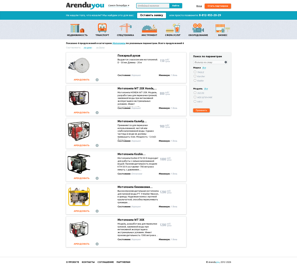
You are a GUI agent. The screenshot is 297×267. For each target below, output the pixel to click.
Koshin (200, 80)
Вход (199, 6)
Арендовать (82, 79)
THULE (200, 72)
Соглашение (105, 262)
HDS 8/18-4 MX (204, 97)
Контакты (88, 262)
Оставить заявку (151, 15)
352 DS (200, 93)
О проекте (72, 262)
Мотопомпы (118, 43)
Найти (175, 5)
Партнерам (123, 262)
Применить (201, 110)
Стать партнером (218, 6)
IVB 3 (199, 101)
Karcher (201, 76)
